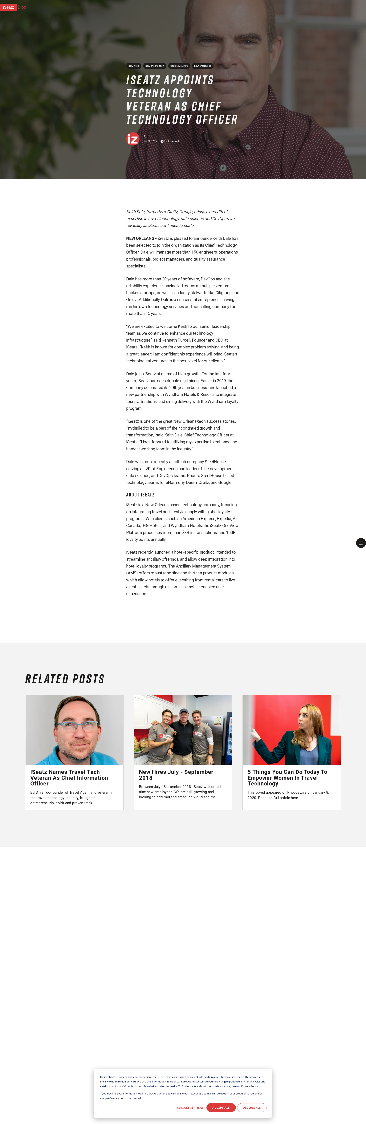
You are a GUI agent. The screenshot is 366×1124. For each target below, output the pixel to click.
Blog (22, 7)
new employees (202, 65)
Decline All (252, 1107)
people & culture (179, 65)
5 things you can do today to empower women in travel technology (287, 778)
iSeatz (8, 7)
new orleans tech (154, 65)
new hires (133, 65)
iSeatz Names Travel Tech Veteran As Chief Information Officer (69, 778)
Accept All (221, 1107)
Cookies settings (190, 1107)
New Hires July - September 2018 (176, 775)
